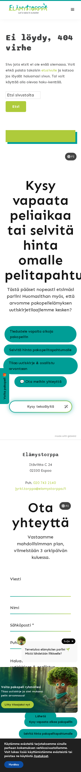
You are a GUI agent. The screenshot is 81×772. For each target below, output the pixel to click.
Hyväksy (14, 764)
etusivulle (49, 70)
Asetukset (41, 756)
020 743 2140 (44, 483)
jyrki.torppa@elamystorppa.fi (40, 488)
